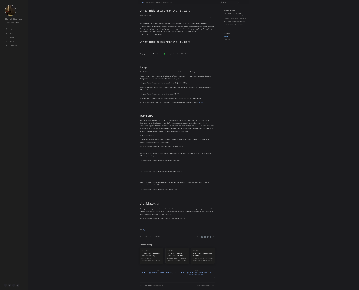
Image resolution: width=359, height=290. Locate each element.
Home (142, 2)
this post (201, 102)
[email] (9, 285)
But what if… (227, 39)
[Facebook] (205, 236)
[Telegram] (208, 236)
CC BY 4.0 (157, 237)
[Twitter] (202, 236)
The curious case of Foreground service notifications (239, 21)
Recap (226, 36)
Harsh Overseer (14, 19)
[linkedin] (17, 285)
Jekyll (212, 285)
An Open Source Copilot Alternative (234, 16)
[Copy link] (213, 236)
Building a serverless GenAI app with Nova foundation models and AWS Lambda (246, 19)
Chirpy (204, 285)
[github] (5, 285)
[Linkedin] (211, 236)
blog (144, 230)
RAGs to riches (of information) (232, 13)
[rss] (13, 285)
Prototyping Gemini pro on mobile (233, 24)
